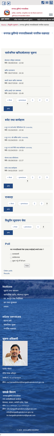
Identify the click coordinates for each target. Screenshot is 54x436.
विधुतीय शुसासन (13, 25)
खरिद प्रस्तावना (10, 70)
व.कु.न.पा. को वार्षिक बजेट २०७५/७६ (16, 137)
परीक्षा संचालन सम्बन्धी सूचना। (19, 20)
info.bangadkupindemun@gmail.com (22, 409)
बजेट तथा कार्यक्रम (11, 168)
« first (9, 100)
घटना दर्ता (7, 321)
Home (3, 25)
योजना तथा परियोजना (11, 158)
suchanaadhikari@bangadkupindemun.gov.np (25, 382)
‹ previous (22, 100)
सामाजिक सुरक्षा (9, 325)
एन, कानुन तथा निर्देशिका (13, 298)
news (6, 306)
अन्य (8, 109)
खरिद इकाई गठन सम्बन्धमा (13, 91)
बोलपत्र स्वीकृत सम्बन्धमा (12, 60)
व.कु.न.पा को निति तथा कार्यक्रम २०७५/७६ (18, 148)
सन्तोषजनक (16, 257)
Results (7, 273)
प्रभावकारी (15, 254)
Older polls (8, 271)
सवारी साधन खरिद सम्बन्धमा (13, 80)
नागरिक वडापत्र (10, 328)
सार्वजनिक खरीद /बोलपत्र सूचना (16, 295)
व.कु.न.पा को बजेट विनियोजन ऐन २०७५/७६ (18, 127)
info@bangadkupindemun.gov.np (20, 412)
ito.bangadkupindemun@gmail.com (21, 415)
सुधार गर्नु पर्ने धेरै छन (18, 261)
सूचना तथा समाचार (11, 291)
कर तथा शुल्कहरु (10, 302)
